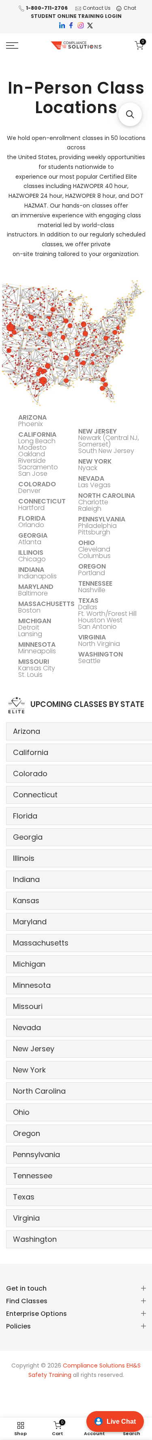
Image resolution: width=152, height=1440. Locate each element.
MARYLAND (36, 586)
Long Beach (37, 441)
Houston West (100, 620)
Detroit (28, 627)
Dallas (87, 607)
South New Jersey (106, 450)
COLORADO (37, 484)
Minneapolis (37, 651)
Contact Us (97, 7)
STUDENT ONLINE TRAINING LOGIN (76, 16)
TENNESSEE (95, 583)
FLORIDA (31, 518)
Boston (29, 610)
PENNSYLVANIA (101, 519)
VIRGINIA (92, 637)
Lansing (30, 634)
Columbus (94, 555)
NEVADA (91, 478)
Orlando (31, 525)
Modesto (32, 447)
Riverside (32, 460)
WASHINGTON (100, 654)
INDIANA (31, 569)
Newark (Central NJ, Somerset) (108, 441)
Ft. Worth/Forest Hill (107, 613)
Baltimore (33, 593)
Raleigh (89, 508)
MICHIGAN (34, 621)
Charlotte (93, 502)
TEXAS (88, 600)
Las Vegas (94, 485)
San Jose (32, 473)
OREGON (92, 566)
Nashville (91, 590)
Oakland (31, 454)
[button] (130, 114)
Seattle (89, 660)
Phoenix (30, 424)
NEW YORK (95, 461)
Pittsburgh (94, 532)
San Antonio (97, 626)
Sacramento (38, 467)
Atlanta (29, 542)
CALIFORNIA (37, 434)
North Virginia (99, 643)
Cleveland (94, 549)
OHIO (86, 542)
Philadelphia (97, 525)
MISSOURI (33, 661)
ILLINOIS (30, 552)
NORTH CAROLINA (106, 495)
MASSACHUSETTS (46, 603)
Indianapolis (37, 576)
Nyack (87, 468)
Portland (91, 573)
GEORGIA (32, 535)
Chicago (32, 559)
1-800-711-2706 (47, 7)
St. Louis (30, 674)
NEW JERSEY (97, 431)
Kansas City (36, 668)
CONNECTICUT (42, 501)
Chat (130, 7)
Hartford (31, 507)
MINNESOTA (37, 644)
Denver (29, 490)
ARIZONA (32, 417)
